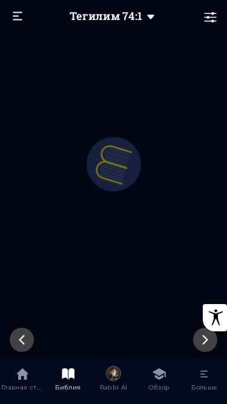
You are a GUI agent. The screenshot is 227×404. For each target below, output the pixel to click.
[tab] (22, 381)
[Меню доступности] (215, 317)
